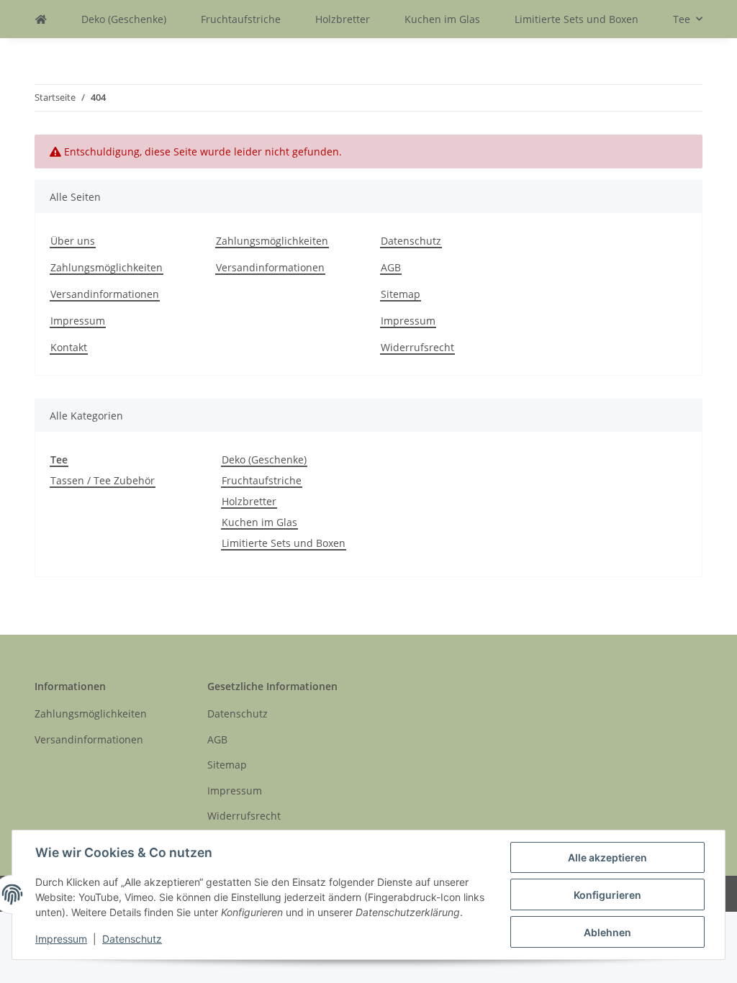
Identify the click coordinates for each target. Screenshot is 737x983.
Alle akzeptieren (607, 857)
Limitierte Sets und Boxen (283, 543)
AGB (391, 267)
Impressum (77, 320)
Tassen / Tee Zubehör (102, 480)
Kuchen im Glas (259, 522)
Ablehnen (607, 932)
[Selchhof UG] (41, 19)
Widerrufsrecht (417, 347)
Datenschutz (411, 241)
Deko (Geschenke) (264, 459)
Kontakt (68, 347)
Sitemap (400, 294)
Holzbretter (249, 501)
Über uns (72, 241)
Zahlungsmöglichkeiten (106, 267)
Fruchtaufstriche (262, 480)
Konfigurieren (607, 895)
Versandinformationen (104, 294)
